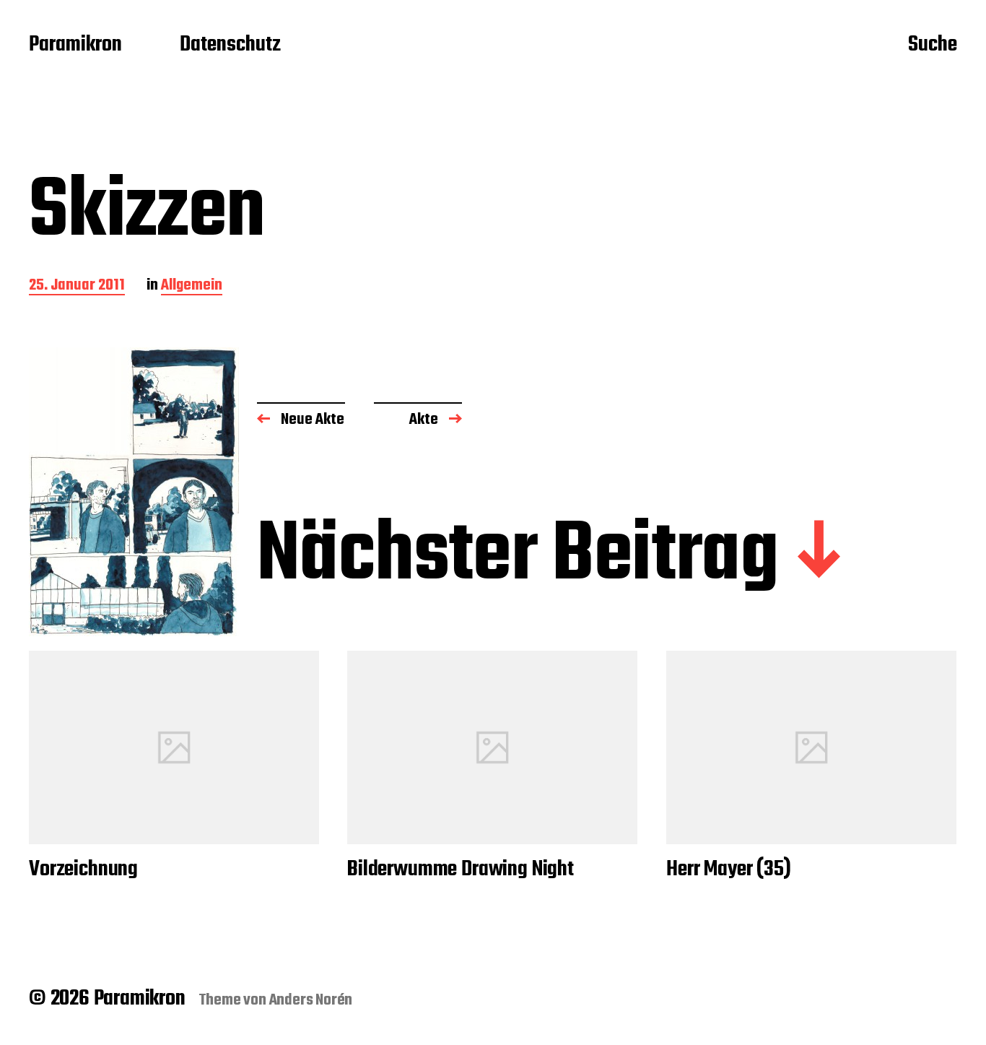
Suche (932, 45)
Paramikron (75, 45)
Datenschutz (230, 45)
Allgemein (191, 286)
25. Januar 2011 (77, 286)
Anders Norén (311, 1000)
